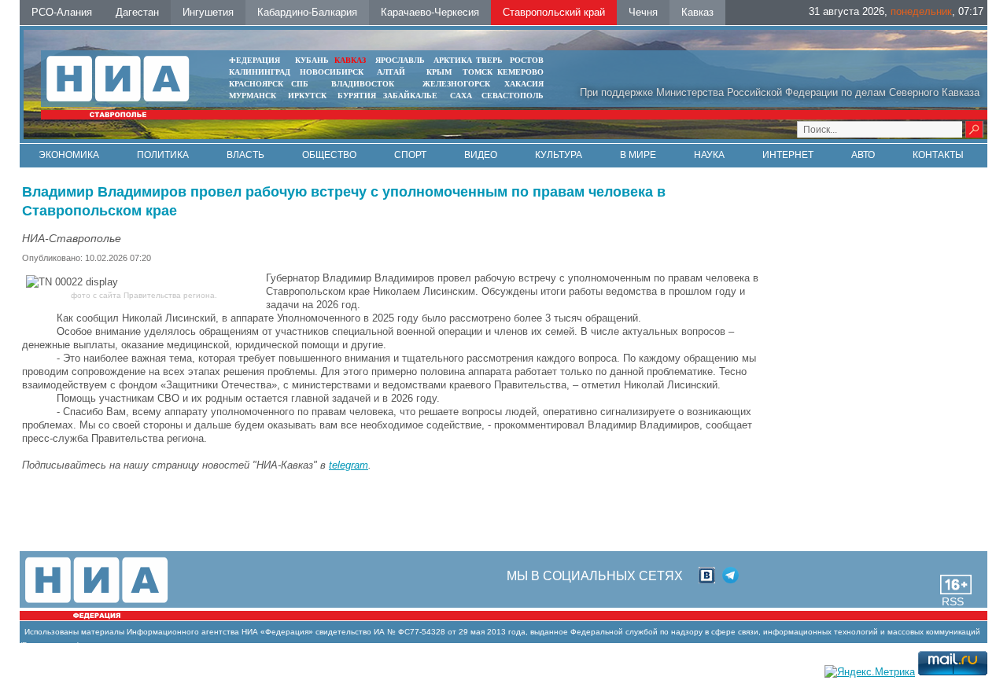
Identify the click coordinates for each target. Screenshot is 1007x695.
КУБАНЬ (312, 60)
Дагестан (137, 12)
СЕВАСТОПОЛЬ (512, 95)
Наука (709, 154)
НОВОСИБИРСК (331, 72)
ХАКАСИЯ (524, 83)
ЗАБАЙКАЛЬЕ (411, 95)
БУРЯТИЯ (357, 95)
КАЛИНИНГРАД (259, 72)
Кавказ (697, 12)
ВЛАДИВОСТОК (362, 83)
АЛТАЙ (391, 72)
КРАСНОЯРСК (256, 83)
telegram (348, 465)
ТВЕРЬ (489, 60)
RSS (953, 601)
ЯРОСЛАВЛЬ (400, 60)
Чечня (643, 12)
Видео (480, 154)
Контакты (938, 154)
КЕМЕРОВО (520, 72)
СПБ (299, 83)
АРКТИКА (452, 60)
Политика (163, 154)
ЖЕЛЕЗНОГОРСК (456, 83)
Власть (245, 154)
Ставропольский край (554, 12)
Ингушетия (208, 12)
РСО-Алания (61, 12)
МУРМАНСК (252, 95)
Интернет (787, 154)
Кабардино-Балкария (307, 12)
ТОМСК (480, 72)
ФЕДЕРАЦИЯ (254, 60)
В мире (638, 154)
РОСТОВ (527, 60)
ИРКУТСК (307, 95)
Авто (863, 154)
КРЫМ (439, 72)
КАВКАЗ (350, 60)
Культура (558, 154)
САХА (461, 95)
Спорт (410, 154)
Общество (329, 154)
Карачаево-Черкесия (430, 12)
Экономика (69, 154)
